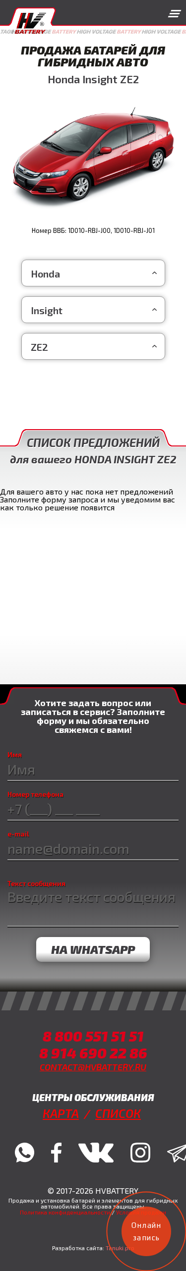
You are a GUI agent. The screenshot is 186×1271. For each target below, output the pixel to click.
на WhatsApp (93, 949)
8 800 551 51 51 (93, 1036)
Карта (61, 1113)
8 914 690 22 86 (93, 1052)
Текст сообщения (36, 883)
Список (118, 1113)
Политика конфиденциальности (65, 1212)
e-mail (18, 833)
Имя (14, 754)
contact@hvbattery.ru (93, 1066)
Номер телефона (35, 794)
